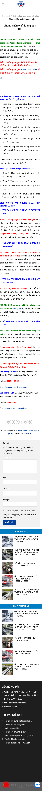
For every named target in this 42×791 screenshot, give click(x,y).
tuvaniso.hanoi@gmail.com (16, 387)
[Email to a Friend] (22, 422)
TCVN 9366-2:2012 (29, 69)
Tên (5, 478)
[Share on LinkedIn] (30, 422)
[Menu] (3, 4)
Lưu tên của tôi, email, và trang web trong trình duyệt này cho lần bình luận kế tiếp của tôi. (20, 514)
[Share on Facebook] (13, 422)
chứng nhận (18, 308)
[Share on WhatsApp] (9, 422)
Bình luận (6, 457)
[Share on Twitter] (18, 422)
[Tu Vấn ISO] (21, 4)
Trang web (7, 500)
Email (6, 489)
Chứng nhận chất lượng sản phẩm (26, 16)
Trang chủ (6, 16)
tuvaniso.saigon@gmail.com (16, 408)
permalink (27, 433)
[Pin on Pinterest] (26, 422)
